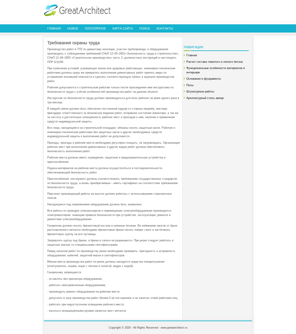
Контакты (164, 28)
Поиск (144, 28)
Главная (54, 28)
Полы (190, 85)
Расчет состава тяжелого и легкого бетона (214, 61)
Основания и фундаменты (203, 78)
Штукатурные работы (200, 91)
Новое (72, 28)
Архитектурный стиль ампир (205, 98)
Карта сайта (122, 28)
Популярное (95, 28)
